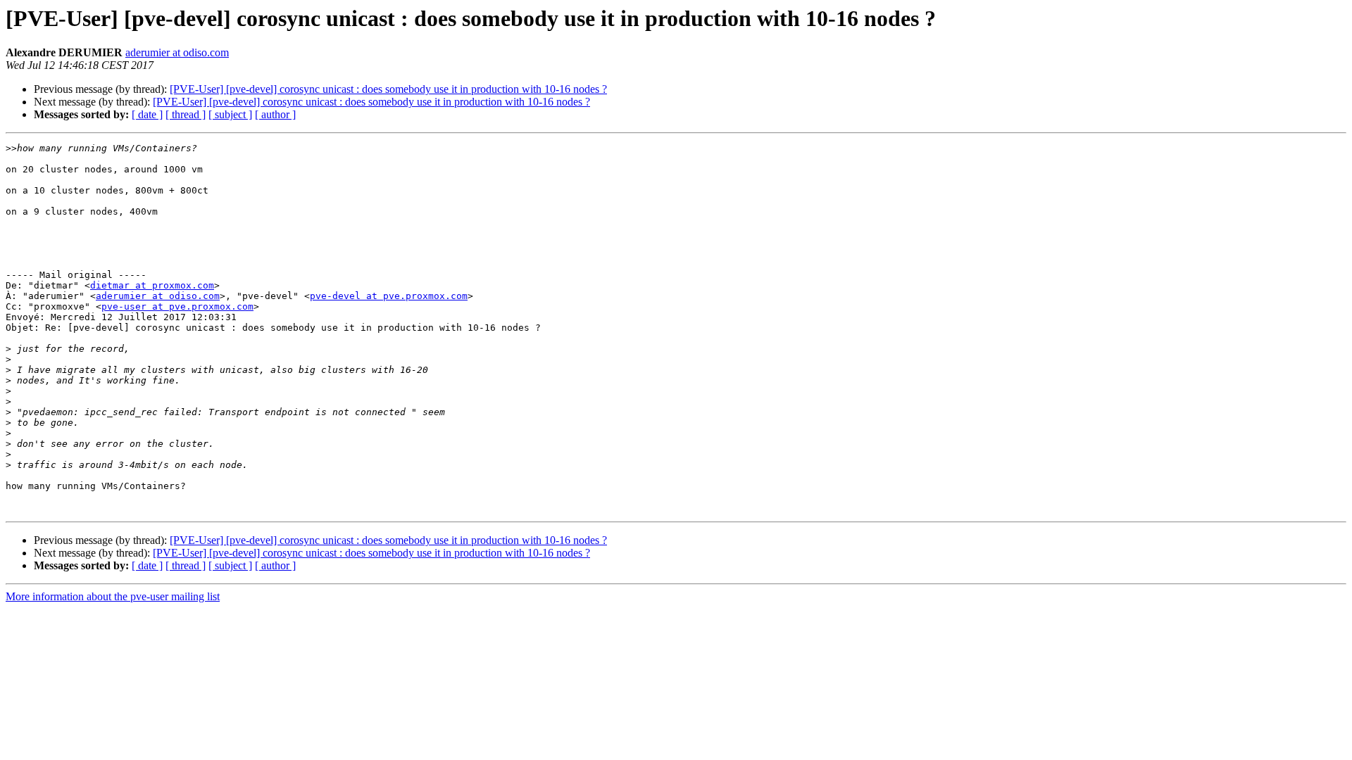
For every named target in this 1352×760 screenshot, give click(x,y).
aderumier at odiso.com (177, 52)
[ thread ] (185, 114)
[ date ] (147, 114)
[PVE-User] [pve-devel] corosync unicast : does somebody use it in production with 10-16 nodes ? (388, 89)
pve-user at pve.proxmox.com (177, 306)
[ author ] (275, 114)
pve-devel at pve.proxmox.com (389, 296)
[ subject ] (230, 114)
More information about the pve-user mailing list (113, 596)
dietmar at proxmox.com (152, 285)
